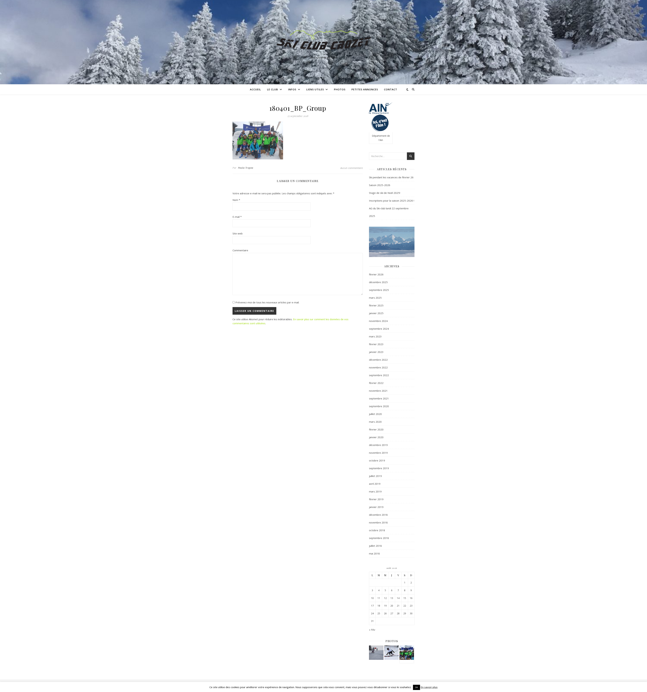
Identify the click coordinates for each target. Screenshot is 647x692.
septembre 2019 (379, 468)
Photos (339, 89)
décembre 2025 (378, 282)
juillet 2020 (375, 414)
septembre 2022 (379, 375)
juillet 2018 (375, 545)
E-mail (237, 216)
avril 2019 (374, 483)
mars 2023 (375, 336)
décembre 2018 (378, 514)
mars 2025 (375, 297)
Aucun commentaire (351, 168)
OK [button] (416, 687)
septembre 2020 (379, 406)
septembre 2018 (379, 538)
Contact (390, 89)
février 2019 (376, 499)
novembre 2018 (378, 522)
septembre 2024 (379, 328)
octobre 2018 (377, 530)
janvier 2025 (376, 313)
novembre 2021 (378, 390)
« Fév (372, 629)
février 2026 (376, 274)
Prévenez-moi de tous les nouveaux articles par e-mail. (267, 302)
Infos (292, 89)
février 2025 (376, 305)
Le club (272, 89)
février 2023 (376, 344)
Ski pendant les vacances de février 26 (391, 177)
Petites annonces (364, 89)
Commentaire (240, 250)
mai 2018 (374, 553)
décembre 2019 (378, 445)
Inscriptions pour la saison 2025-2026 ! (391, 200)
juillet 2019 (375, 476)
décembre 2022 (378, 359)
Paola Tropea (245, 167)
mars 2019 (375, 491)
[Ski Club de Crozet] (323, 39)
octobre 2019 (377, 460)
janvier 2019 (376, 507)
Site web (238, 233)
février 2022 (376, 383)
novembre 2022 (378, 367)
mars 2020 (375, 421)
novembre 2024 (378, 321)
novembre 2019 (378, 452)
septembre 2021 (379, 398)
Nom (236, 200)
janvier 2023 (376, 352)
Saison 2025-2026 (379, 185)
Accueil (255, 89)
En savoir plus (429, 687)
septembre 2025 (379, 290)
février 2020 (376, 429)
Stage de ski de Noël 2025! (384, 192)
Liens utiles (315, 89)
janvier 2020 (376, 437)
